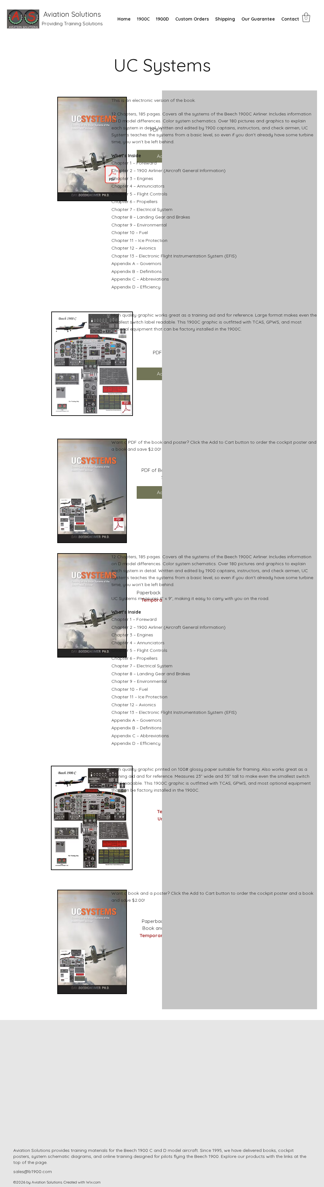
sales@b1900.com (32, 1171)
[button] (306, 17)
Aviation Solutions (72, 14)
